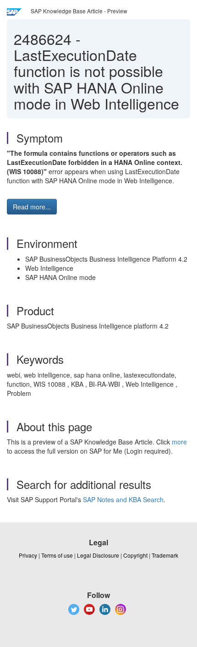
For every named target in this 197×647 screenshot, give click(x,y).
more (179, 441)
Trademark (165, 555)
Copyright (135, 555)
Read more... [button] (32, 206)
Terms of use (57, 555)
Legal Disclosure (98, 555)
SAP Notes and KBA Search (123, 499)
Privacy (28, 555)
